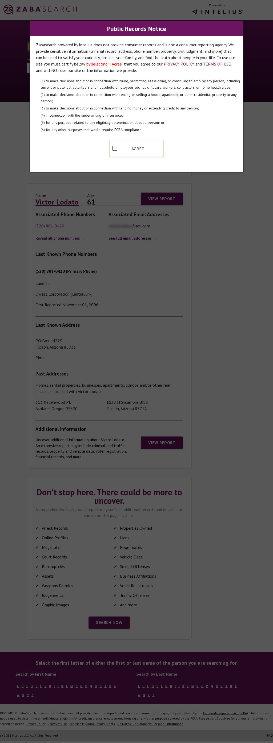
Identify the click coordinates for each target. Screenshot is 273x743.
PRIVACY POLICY (179, 64)
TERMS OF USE (217, 64)
